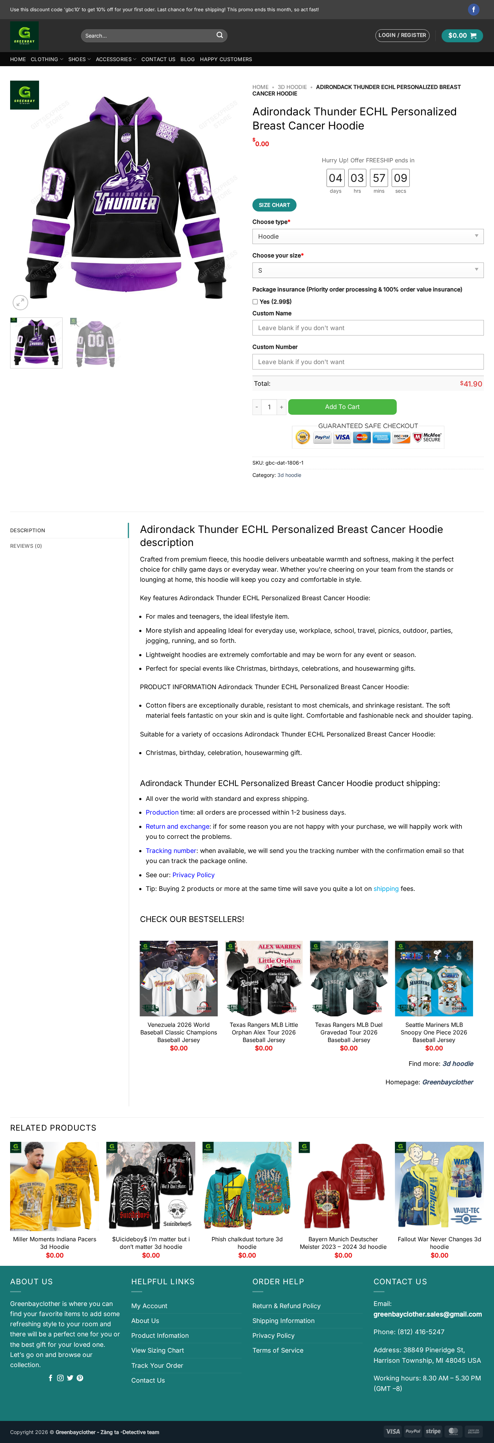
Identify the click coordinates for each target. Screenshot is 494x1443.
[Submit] (219, 35)
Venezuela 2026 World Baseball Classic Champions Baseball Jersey (178, 1032)
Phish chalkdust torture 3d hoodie (247, 1242)
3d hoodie (292, 87)
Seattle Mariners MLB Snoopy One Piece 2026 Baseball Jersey (434, 1032)
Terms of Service (277, 1350)
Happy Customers (226, 59)
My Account (149, 1306)
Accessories (114, 59)
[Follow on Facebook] (474, 10)
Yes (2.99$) (276, 301)
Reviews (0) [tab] (26, 546)
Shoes (77, 59)
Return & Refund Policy (286, 1306)
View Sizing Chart (157, 1350)
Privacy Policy (273, 1335)
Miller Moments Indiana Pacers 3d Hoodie (54, 1242)
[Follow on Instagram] (60, 1378)
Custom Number (275, 346)
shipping (386, 888)
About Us (145, 1320)
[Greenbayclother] (40, 35)
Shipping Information (283, 1320)
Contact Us (158, 59)
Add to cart (342, 406)
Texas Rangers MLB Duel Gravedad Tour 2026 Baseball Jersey (349, 1032)
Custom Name (271, 313)
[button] (402, 35)
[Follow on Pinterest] (80, 1378)
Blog (187, 59)
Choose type (271, 221)
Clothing (44, 59)
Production (162, 812)
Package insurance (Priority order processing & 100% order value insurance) (357, 289)
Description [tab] (27, 530)
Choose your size (278, 255)
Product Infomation (160, 1335)
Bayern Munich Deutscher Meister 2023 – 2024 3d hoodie (343, 1242)
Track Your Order (157, 1365)
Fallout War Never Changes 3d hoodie (439, 1242)
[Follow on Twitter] (70, 1378)
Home (18, 59)
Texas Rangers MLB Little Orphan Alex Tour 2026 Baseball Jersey (264, 1032)
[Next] (227, 196)
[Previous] (23, 196)
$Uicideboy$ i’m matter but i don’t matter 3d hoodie (151, 1242)
